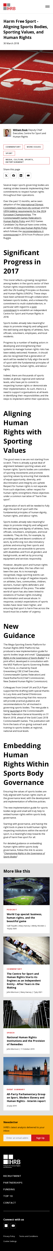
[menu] (47, 7)
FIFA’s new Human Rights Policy (30, 227)
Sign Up (40, 1137)
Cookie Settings (10, 1241)
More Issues (34, 147)
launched (15, 710)
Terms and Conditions (28, 1236)
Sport (9, 153)
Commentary (13, 147)
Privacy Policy (9, 1236)
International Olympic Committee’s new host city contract (23, 206)
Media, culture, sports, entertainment (20, 160)
